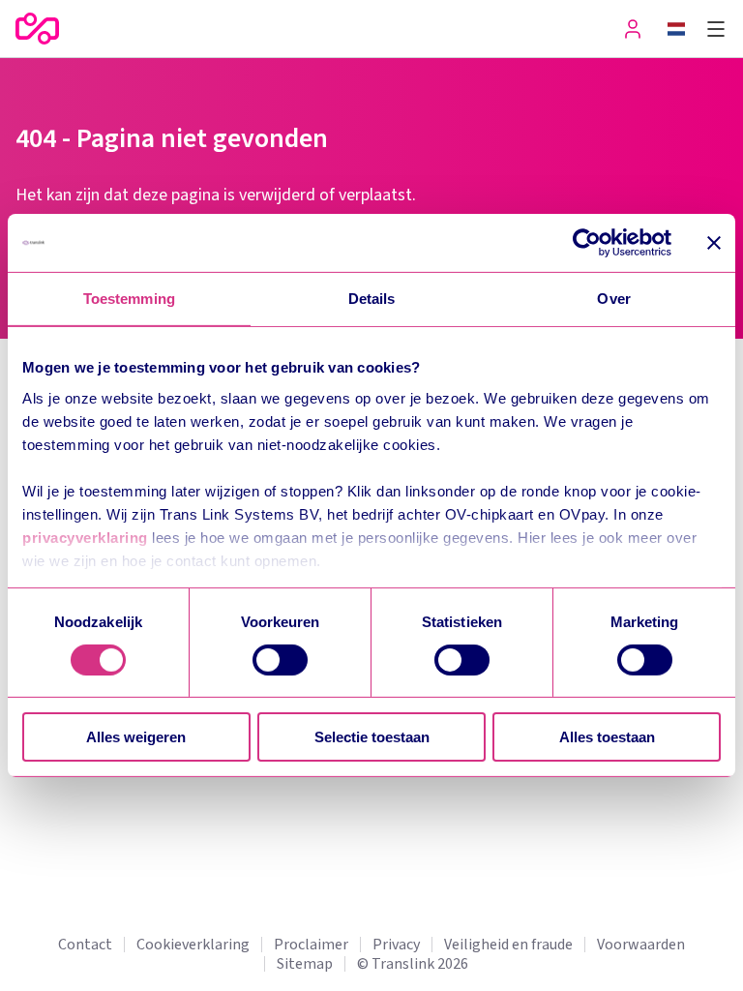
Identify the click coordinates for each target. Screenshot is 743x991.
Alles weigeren (136, 737)
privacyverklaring (85, 536)
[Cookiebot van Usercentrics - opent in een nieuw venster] (586, 242)
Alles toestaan (607, 737)
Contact (85, 944)
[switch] (280, 660)
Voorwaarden (641, 944)
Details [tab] (372, 298)
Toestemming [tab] (129, 298)
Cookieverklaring (193, 944)
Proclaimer (311, 944)
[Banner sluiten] (714, 243)
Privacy (396, 944)
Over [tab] (613, 298)
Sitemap (305, 964)
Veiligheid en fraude (508, 944)
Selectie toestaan (372, 737)
